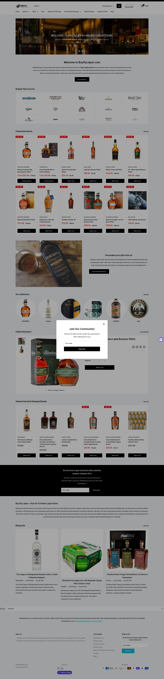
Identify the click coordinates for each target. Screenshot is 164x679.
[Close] (104, 323)
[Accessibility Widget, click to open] (161, 339)
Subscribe (82, 349)
